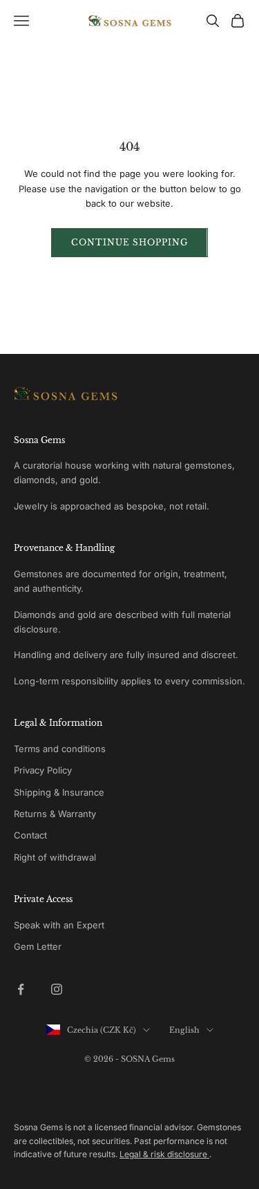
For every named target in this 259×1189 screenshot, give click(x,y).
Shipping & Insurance (59, 792)
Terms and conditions (60, 748)
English (184, 1030)
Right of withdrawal (55, 857)
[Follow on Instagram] (57, 989)
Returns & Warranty (55, 813)
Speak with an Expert (59, 924)
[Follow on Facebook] (21, 989)
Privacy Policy (43, 770)
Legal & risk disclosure (164, 1154)
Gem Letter (37, 946)
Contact (30, 835)
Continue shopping (129, 242)
